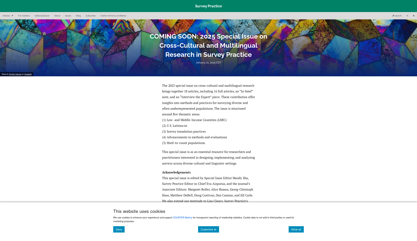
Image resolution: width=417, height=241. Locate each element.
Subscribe (91, 15)
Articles (6, 15)
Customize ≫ (210, 229)
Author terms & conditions (113, 15)
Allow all (297, 229)
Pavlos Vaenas (15, 74)
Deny (120, 229)
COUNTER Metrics (182, 217)
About (57, 15)
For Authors (24, 15)
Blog (78, 15)
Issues (68, 15)
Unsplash (28, 74)
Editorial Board (42, 15)
